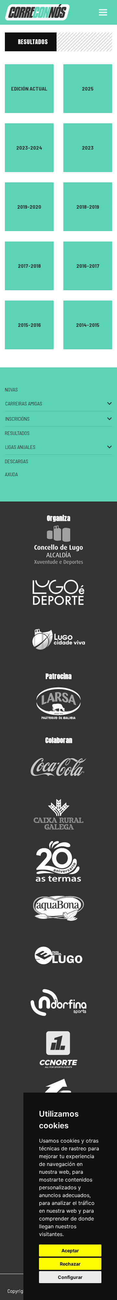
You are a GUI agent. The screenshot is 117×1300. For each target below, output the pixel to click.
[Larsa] (58, 703)
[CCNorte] (58, 1049)
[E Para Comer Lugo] (58, 955)
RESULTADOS (33, 41)
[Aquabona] (58, 908)
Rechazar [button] (70, 1264)
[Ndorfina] (58, 1002)
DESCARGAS (16, 461)
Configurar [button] (70, 1277)
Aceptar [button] (70, 1250)
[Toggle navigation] (103, 12)
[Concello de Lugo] (58, 545)
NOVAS (11, 389)
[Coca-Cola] (58, 767)
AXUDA (11, 474)
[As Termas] (58, 861)
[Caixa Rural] (58, 814)
